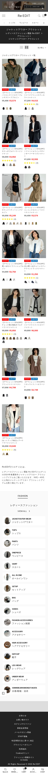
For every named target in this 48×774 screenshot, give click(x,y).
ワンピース (23, 23)
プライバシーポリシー (22, 745)
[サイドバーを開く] (3, 693)
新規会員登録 (22, 728)
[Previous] (4, 23)
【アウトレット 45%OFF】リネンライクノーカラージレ (34, 384)
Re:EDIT (36, 764)
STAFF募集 (23, 736)
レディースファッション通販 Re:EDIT (23, 33)
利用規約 (22, 749)
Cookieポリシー (22, 753)
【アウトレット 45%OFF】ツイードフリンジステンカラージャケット (34, 95)
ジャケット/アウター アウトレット (24, 39)
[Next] (43, 23)
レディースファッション (24, 505)
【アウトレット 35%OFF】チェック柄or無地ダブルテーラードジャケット (12, 325)
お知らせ (22, 716)
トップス (12, 23)
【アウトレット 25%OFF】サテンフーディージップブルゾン (12, 210)
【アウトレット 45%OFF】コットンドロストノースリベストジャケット (34, 210)
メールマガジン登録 (22, 732)
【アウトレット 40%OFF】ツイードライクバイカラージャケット (34, 325)
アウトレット (23, 36)
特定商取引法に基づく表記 (23, 741)
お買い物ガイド (22, 720)
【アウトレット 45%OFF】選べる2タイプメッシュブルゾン (12, 266)
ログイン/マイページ (22, 724)
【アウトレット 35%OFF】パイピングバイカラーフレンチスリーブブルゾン (12, 95)
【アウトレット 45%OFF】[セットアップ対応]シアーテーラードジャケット (12, 440)
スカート (35, 23)
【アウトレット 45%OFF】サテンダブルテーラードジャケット (12, 151)
